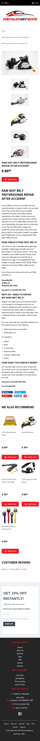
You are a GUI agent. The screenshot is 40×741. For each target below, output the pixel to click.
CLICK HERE (26, 262)
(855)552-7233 (27, 700)
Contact (20, 663)
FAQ (20, 660)
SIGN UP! (9, 624)
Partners (20, 666)
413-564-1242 (24, 704)
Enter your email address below (16, 609)
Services (20, 653)
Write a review (21, 569)
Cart (36, 3)
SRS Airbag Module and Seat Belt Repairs (15, 37)
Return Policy (20, 684)
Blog (20, 656)
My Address (20, 678)
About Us (20, 650)
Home (3, 31)
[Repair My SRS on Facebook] (20, 714)
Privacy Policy (20, 681)
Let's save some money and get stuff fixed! (16, 619)
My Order (20, 675)
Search (20, 647)
